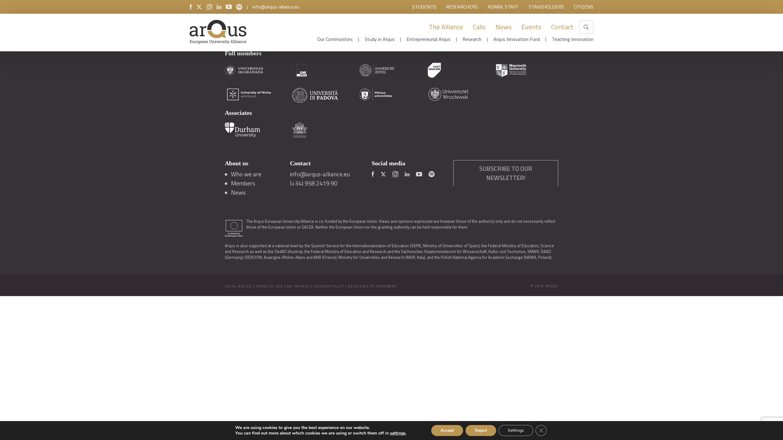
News (503, 27)
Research (471, 39)
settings (398, 433)
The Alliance (446, 27)
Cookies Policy (329, 286)
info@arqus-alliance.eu (275, 6)
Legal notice (238, 286)
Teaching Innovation (572, 39)
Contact (562, 27)
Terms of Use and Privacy (283, 286)
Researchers (462, 6)
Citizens (583, 6)
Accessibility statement (372, 286)
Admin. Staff (503, 6)
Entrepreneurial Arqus (428, 39)
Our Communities (335, 39)
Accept (447, 430)
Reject (481, 430)
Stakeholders (546, 6)
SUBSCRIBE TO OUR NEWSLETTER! (505, 173)
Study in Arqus (380, 39)
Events (531, 27)
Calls (479, 27)
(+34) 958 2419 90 (313, 183)
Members (243, 183)
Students (424, 6)
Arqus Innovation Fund (516, 39)
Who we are (246, 174)
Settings (516, 430)
